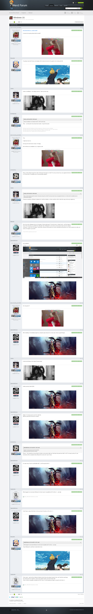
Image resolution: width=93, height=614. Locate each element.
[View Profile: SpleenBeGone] (16, 247)
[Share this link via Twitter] (9, 597)
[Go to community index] (18, 5)
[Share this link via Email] (18, 597)
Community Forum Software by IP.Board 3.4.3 (77, 609)
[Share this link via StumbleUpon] (17, 597)
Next (19, 594)
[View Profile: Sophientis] (16, 495)
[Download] (21, 597)
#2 (80, 58)
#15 (80, 442)
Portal (61, 5)
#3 (80, 88)
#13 (80, 383)
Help (17, 609)
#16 (80, 460)
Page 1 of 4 (11, 594)
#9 (80, 240)
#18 (80, 508)
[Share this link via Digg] (12, 597)
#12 (80, 358)
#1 (80, 27)
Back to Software (81, 594)
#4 (80, 113)
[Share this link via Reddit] (15, 597)
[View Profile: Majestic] (16, 227)
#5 (80, 135)
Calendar (65, 5)
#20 (80, 574)
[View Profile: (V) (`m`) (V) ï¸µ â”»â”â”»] (16, 34)
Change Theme (13, 609)
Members (56, 5)
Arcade (47, 5)
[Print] (20, 597)
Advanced (82, 8)
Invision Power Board (12, 603)
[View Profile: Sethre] (16, 94)
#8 (80, 221)
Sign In (76, 2)
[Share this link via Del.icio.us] (13, 597)
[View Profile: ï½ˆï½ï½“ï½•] (16, 176)
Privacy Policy (81, 603)
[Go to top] (46, 610)
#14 (80, 412)
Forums (51, 5)
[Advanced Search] (82, 5)
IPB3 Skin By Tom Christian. (15, 610)
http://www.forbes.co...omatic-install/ (30, 30)
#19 (80, 536)
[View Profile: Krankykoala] (16, 119)
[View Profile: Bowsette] (16, 64)
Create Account (80, 2)
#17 (80, 489)
